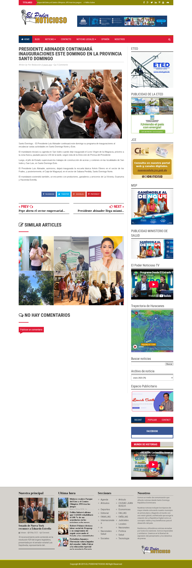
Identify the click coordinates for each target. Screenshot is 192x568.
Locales (122, 524)
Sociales (105, 538)
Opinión (105, 39)
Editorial (105, 513)
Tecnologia (123, 538)
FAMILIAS (106, 516)
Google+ (80, 194)
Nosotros (120, 39)
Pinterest (95, 194)
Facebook (49, 194)
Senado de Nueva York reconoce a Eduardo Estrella (35, 527)
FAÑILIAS (123, 516)
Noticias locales (85, 39)
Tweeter (65, 194)
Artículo (122, 499)
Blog (37, 39)
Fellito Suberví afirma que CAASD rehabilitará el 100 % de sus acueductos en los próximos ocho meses (81, 517)
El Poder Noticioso (96, 564)
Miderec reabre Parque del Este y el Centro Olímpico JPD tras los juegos (51, 2)
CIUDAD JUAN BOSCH (125, 504)
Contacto (66, 39)
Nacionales (123, 527)
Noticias (49, 39)
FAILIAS (122, 513)
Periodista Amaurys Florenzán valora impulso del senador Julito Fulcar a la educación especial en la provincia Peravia (82, 544)
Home (26, 39)
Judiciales (123, 520)
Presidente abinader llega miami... (101, 210)
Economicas (124, 509)
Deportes (105, 509)
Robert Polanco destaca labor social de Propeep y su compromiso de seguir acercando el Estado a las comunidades (82, 531)
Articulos (105, 503)
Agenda (104, 499)
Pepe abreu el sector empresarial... (42, 210)
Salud (121, 534)
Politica (122, 531)
